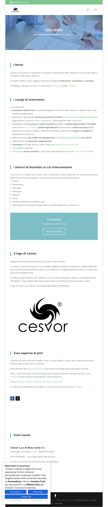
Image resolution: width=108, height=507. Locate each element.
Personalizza (15, 492)
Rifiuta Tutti (37, 492)
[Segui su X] (18, 398)
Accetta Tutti (26, 497)
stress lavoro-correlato (74, 117)
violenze (90, 117)
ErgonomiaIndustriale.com (66, 144)
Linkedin (71, 86)
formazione (17, 151)
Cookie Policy (37, 500)
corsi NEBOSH (80, 151)
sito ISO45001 (30, 127)
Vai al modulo (54, 231)
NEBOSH (14, 376)
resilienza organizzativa (69, 137)
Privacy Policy (81, 500)
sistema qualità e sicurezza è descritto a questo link (40, 381)
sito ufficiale (56, 86)
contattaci (78, 386)
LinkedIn (59, 503)
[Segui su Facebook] (12, 398)
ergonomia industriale (35, 368)
